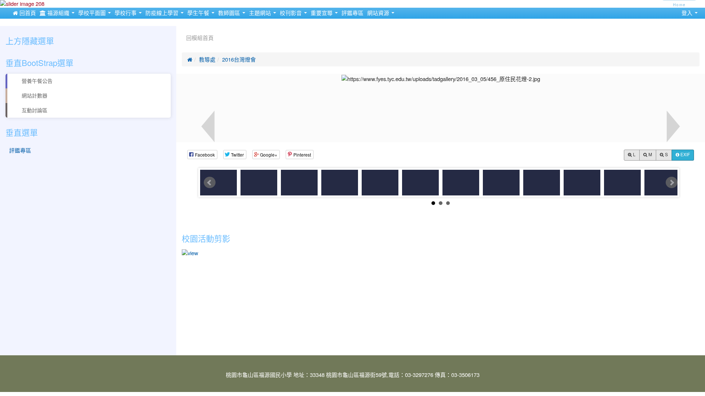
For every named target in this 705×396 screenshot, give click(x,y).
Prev (210, 182)
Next (671, 182)
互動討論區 (33, 110)
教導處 (207, 59)
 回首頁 (24, 13)
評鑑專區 (352, 13)
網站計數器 (33, 95)
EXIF (684, 155)
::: (183, 28)
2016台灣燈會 (239, 59)
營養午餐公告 (36, 81)
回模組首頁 (200, 38)
